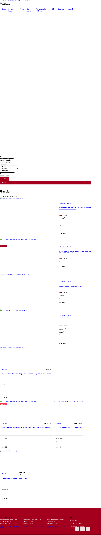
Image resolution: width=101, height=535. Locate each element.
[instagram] (7, 13)
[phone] (88, 529)
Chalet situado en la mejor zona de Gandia (72, 320)
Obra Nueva (29, 10)
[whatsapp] (82, 529)
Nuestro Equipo (11, 10)
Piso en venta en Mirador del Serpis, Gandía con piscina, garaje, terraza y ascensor (27, 374)
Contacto (61, 9)
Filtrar (4, 179)
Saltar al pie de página (24, 0)
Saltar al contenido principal (9, 0)
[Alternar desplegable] (76, 529)
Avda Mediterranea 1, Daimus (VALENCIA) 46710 (56, 526)
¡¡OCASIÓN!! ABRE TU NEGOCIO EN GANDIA (70, 286)
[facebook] (2, 13)
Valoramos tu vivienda (41, 10)
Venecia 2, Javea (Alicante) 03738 (33, 526)
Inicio (4, 9)
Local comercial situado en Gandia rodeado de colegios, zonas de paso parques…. (26, 427)
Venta (22, 9)
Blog (54, 9)
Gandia (62, 203)
